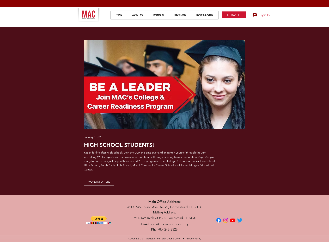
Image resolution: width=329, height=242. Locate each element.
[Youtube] (233, 220)
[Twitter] (240, 220)
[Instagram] (226, 220)
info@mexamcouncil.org (169, 224)
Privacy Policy (193, 238)
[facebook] (219, 220)
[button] (98, 220)
